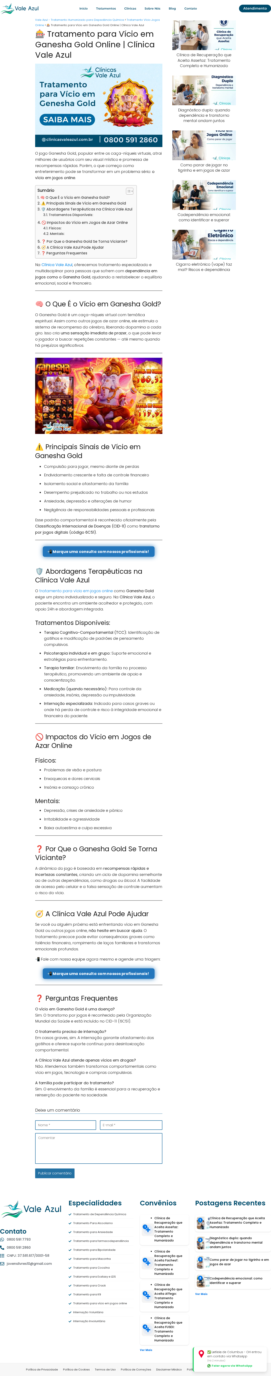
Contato (190, 8)
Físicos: (55, 228)
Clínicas (130, 8)
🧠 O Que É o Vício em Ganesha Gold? (75, 197)
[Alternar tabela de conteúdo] (127, 191)
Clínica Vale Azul (56, 264)
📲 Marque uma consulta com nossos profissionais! (98, 551)
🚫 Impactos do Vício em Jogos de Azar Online (84, 222)
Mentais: (57, 233)
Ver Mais (146, 1350)
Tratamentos (106, 8)
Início (83, 8)
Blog (172, 8)
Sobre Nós (152, 8)
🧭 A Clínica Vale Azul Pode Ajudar (72, 247)
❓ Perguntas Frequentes (64, 253)
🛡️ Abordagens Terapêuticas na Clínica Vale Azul (86, 209)
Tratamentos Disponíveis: (71, 214)
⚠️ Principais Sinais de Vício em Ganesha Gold (83, 203)
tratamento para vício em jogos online (76, 590)
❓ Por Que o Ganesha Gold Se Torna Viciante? (84, 241)
